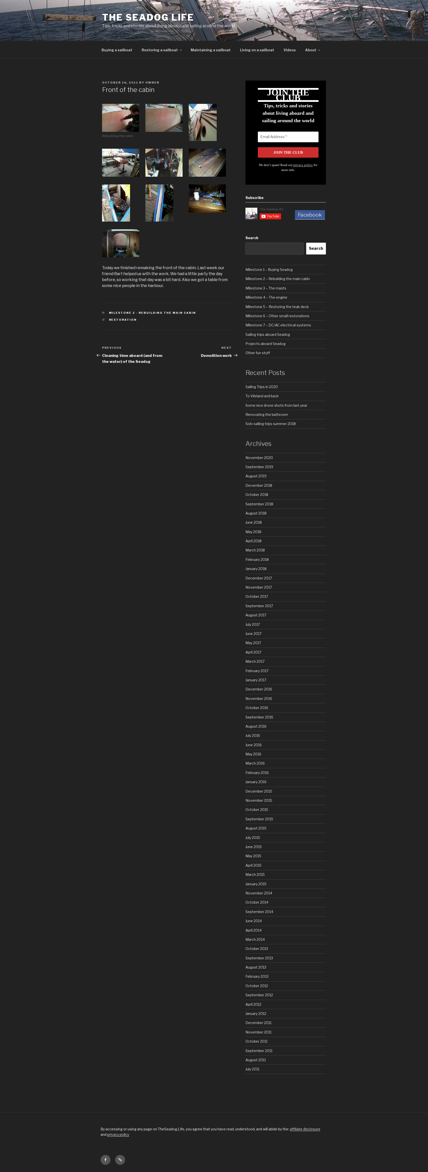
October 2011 (256, 1041)
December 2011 (258, 1023)
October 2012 (256, 986)
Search (251, 238)
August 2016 (256, 726)
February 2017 (256, 671)
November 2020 (259, 458)
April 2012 (253, 1004)
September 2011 (258, 1051)
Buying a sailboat (117, 50)
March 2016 (255, 763)
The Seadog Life (148, 17)
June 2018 (253, 522)
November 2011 (258, 1032)
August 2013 (255, 967)
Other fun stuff (257, 353)
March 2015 (255, 874)
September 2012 (259, 995)
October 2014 (256, 902)
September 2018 (259, 504)
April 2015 (253, 865)
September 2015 (259, 819)
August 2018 (256, 513)
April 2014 (253, 930)
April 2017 (253, 652)
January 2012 (255, 1013)
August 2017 (255, 615)
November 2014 (258, 893)
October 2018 (256, 494)
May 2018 (253, 532)
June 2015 (253, 847)
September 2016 (259, 717)
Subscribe (254, 198)
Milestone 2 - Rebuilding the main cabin (152, 312)
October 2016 (256, 708)
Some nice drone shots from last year (276, 405)
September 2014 (259, 912)
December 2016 (258, 689)
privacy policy (303, 165)
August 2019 (256, 476)
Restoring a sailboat (160, 50)
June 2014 (253, 921)
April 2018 (253, 541)
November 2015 (258, 800)
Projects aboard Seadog (265, 344)
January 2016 (256, 782)
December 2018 (258, 485)
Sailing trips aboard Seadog (267, 334)
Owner (152, 82)
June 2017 (253, 633)
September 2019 (259, 467)
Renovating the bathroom (266, 414)
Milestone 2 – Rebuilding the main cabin (277, 279)
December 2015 (258, 791)
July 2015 (252, 837)
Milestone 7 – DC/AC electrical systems (278, 325)
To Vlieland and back (262, 396)
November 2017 (258, 587)
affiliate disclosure (305, 1129)
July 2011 (252, 1069)
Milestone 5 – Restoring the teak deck (277, 307)
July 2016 (252, 735)
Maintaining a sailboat (211, 50)
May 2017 (253, 643)
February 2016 (257, 773)
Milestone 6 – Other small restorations (277, 316)
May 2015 (253, 856)
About (310, 50)
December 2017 (258, 578)
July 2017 (252, 624)
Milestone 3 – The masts (265, 288)
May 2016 (253, 754)
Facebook (310, 215)
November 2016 (258, 698)
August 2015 (256, 828)
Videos (290, 50)
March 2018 (255, 550)
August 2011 (255, 1060)
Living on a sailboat (257, 50)
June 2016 (253, 745)
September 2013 (259, 958)
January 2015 (256, 884)
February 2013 (256, 976)
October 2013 (256, 948)
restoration (123, 319)
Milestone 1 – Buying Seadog (269, 269)
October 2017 (256, 596)
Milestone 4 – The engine (266, 297)
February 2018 (257, 559)
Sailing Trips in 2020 (261, 387)
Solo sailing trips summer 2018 (270, 424)
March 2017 (255, 661)
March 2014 (255, 939)
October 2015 (256, 809)
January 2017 (255, 680)
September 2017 (259, 606)
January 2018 (256, 569)
